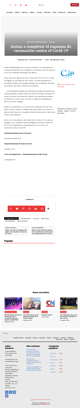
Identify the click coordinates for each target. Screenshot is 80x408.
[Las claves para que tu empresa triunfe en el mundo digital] (32, 303)
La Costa (36, 218)
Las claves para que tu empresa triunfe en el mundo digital (31, 316)
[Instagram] (16, 5)
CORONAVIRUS (25, 218)
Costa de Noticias (35, 60)
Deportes (42, 337)
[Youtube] (26, 5)
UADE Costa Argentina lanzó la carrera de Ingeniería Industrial (33, 361)
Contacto (72, 339)
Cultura (49, 337)
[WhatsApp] (29, 209)
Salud (52, 42)
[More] (48, 209)
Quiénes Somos (47, 315)
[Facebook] (10, 5)
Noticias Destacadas (37, 42)
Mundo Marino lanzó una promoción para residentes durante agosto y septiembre (13, 317)
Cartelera (56, 337)
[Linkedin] (36, 209)
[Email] (42, 209)
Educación (59, 339)
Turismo (63, 337)
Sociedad (26, 312)
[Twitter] (21, 5)
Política (35, 337)
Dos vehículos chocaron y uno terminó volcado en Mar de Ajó (69, 316)
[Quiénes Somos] (50, 303)
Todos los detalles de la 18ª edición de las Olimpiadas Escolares (33, 368)
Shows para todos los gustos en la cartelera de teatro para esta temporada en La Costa (42, 231)
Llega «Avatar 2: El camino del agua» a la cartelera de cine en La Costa (16, 231)
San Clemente (10, 221)
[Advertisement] (29, 178)
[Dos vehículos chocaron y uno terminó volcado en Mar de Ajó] (69, 303)
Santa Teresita (22, 221)
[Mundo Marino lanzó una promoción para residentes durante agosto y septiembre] (13, 303)
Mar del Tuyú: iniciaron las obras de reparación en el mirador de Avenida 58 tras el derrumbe (33, 353)
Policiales (63, 312)
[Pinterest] (23, 209)
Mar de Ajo (45, 218)
